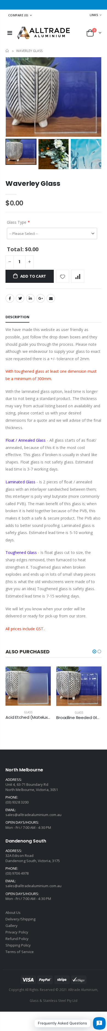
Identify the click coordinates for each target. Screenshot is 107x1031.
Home (7, 50)
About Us (13, 912)
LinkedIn (30, 298)
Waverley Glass (32, 183)
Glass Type (16, 222)
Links (94, 15)
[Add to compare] (77, 276)
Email (50, 298)
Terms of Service (19, 951)
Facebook (9, 298)
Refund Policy (17, 938)
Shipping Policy (18, 945)
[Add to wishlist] (62, 276)
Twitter (20, 298)
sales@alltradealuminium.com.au (33, 814)
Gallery (11, 925)
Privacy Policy (16, 932)
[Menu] (9, 33)
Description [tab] (17, 316)
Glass (28, 712)
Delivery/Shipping (20, 919)
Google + (40, 298)
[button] (94, 651)
